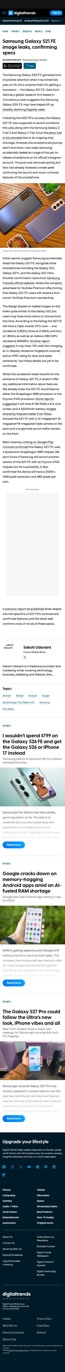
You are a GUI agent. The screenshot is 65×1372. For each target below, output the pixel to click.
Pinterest (45, 1166)
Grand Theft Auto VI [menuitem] (12, 20)
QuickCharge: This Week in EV (18, 702)
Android (7, 695)
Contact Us (9, 1242)
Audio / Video (10, 1206)
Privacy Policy (44, 1318)
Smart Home (10, 1212)
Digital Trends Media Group (18, 1350)
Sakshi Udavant (13, 60)
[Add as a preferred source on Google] (12, 66)
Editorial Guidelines (13, 1254)
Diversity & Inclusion (13, 1332)
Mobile (19, 695)
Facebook (4, 1166)
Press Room (43, 1325)
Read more (14, 845)
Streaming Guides (47, 1206)
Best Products (44, 1212)
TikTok (37, 1166)
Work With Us (10, 1325)
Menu (4, 13)
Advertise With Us (12, 1248)
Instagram (12, 1166)
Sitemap (41, 1332)
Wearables (43, 1195)
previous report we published (24, 609)
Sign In (56, 13)
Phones (7, 1190)
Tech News (8, 708)
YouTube (29, 1166)
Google (45, 695)
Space (40, 1201)
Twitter (20, 1166)
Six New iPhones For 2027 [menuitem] (36, 20)
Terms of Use (9, 1339)
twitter (24, 657)
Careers (7, 1318)
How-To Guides (45, 1217)
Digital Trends (18, 17)
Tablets (41, 1190)
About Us (7, 1236)
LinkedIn (54, 1166)
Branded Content (46, 1246)
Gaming (7, 1201)
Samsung (45, 702)
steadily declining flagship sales (24, 109)
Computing (9, 1195)
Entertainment (11, 1217)
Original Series (45, 1223)
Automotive (9, 1223)
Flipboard (4, 1175)
